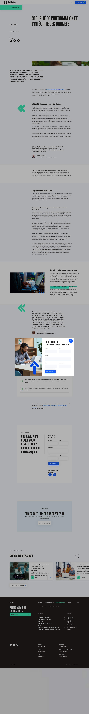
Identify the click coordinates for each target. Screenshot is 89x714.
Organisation (61, 363)
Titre (46, 363)
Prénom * (47, 348)
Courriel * (47, 355)
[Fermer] (71, 341)
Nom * (60, 348)
